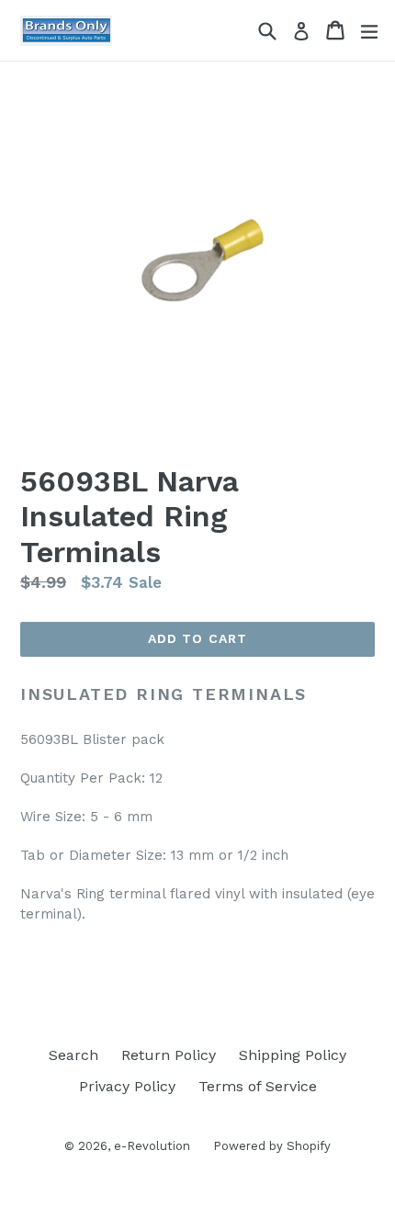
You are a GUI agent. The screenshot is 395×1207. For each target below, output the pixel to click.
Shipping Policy (292, 1055)
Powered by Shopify (272, 1146)
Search (73, 1055)
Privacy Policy (127, 1086)
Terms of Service (257, 1086)
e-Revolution (152, 1146)
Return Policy (168, 1055)
